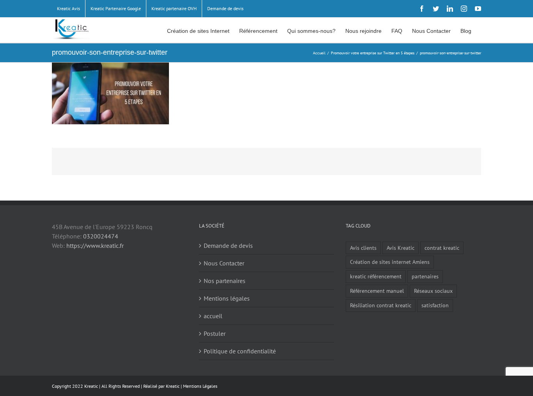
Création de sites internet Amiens (390, 261)
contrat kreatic (442, 247)
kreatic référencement (376, 276)
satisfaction (435, 305)
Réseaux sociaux (433, 290)
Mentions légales (227, 298)
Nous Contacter (224, 263)
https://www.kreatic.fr (95, 245)
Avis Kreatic (400, 247)
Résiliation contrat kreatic (380, 305)
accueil (213, 316)
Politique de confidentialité (240, 351)
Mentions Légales (200, 386)
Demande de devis (228, 245)
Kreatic (172, 386)
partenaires (425, 276)
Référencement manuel (377, 290)
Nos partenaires (224, 281)
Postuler (215, 333)
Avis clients (363, 247)
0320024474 (100, 236)
